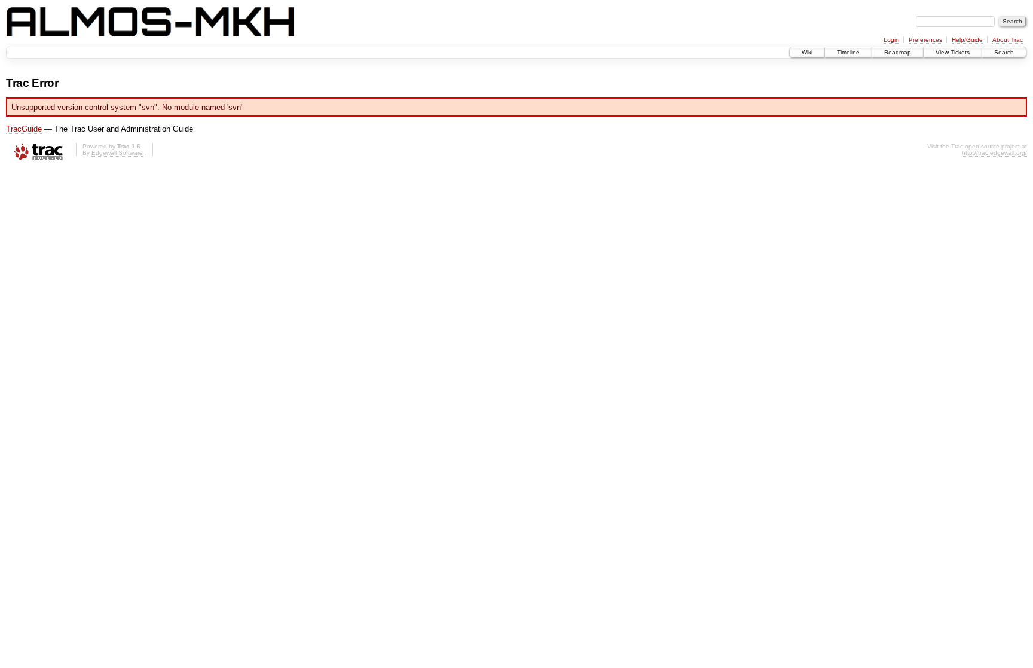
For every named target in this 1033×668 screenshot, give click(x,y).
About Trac (1007, 39)
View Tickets (953, 52)
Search (1004, 52)
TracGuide (24, 128)
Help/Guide (967, 39)
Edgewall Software (117, 153)
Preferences (925, 39)
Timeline (848, 52)
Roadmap (897, 52)
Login (891, 39)
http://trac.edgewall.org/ (994, 153)
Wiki (807, 52)
